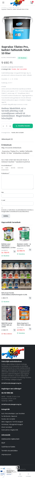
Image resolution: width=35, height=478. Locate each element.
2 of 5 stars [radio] (7, 168)
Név (2, 192)
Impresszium (6, 454)
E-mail (3, 200)
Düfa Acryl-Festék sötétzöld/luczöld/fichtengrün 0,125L (14, 293)
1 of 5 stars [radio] (2, 168)
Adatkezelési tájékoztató (10, 439)
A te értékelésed (6, 165)
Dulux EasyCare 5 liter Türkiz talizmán (24, 324)
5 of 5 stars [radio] (5, 170)
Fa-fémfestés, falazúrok (9, 416)
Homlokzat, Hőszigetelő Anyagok (12, 424)
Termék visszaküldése (9, 451)
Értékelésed (5, 173)
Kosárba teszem (24, 126)
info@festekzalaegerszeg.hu (11, 383)
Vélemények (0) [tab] (7, 139)
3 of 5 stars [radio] (13, 168)
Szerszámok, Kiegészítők (9, 430)
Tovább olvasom (14, 330)
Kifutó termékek (6, 427)
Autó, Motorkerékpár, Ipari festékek (13, 413)
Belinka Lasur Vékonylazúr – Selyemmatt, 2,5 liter (8, 245)
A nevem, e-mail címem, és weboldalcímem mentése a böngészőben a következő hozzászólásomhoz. (17, 210)
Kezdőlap (4, 7)
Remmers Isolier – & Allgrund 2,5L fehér (24, 245)
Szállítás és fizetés (8, 447)
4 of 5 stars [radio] (21, 168)
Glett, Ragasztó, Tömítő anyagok (12, 422)
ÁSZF (3, 443)
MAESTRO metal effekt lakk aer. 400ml (6, 325)
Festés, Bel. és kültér (14, 7)
